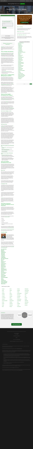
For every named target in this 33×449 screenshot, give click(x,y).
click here (13, 367)
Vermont (26, 297)
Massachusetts (12, 300)
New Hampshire (19, 293)
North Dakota (19, 300)
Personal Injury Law (3, 272)
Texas (25, 294)
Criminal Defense (3, 257)
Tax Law (2, 278)
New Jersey (18, 294)
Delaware (3, 299)
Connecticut (3, 297)
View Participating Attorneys (19, 348)
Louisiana (11, 296)
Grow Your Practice (18, 339)
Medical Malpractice (21, 62)
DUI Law (2, 260)
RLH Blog (16, 337)
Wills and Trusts (20, 77)
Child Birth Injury (3, 252)
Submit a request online (3, 229)
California (3, 294)
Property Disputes (3, 275)
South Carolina (27, 290)
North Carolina (19, 299)
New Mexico (18, 296)
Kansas (11, 293)
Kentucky (11, 294)
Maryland (11, 299)
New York (18, 297)
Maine (10, 297)
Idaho (3, 306)
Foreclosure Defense (3, 263)
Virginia (26, 299)
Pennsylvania (19, 306)
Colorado (3, 296)
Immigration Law (20, 59)
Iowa (10, 291)
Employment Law (3, 261)
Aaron (7, 234)
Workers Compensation (4, 281)
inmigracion (19, 78)
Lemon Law (19, 61)
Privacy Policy (17, 333)
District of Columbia (4, 300)
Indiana (11, 290)
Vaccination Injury (20, 73)
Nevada (18, 291)
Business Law (3, 251)
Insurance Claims (3, 266)
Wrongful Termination (4, 282)
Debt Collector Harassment (4, 258)
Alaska (3, 290)
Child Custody (3, 253)
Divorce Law (2, 259)
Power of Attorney (3, 273)
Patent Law (19, 64)
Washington (26, 300)
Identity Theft (3, 264)
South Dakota (26, 291)
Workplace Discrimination (21, 75)
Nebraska (18, 290)
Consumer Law (3, 255)
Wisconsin (26, 303)
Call (24, 22)
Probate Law (2, 274)
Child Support (3, 254)
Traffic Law (2, 279)
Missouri (11, 306)
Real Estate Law (3, 276)
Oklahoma (18, 303)
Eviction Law (3, 262)
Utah (25, 296)
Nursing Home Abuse (21, 63)
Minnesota (11, 303)
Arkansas (3, 293)
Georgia (3, 303)
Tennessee (26, 293)
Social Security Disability (21, 70)
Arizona (3, 291)
